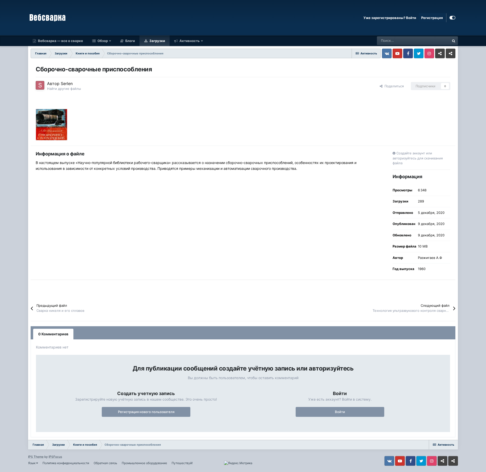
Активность (189, 41)
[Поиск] (453, 40)
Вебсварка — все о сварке (60, 41)
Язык (32, 463)
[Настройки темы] (452, 17)
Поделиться (393, 86)
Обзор (102, 41)
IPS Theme (36, 457)
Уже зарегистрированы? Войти (389, 18)
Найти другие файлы (64, 89)
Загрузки (157, 41)
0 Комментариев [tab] (53, 334)
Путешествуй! (182, 463)
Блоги (130, 41)
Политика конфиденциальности (66, 463)
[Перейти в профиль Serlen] (40, 85)
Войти (340, 412)
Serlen (67, 83)
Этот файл (435, 41)
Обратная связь (105, 463)
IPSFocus (55, 457)
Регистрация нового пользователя (146, 412)
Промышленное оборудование (144, 463)
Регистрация (432, 18)
